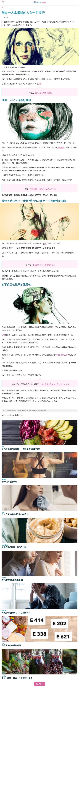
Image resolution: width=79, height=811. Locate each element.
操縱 (45, 243)
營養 (3, 446)
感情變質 (61, 147)
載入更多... (39, 684)
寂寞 (3, 335)
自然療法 (4, 676)
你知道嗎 (4, 578)
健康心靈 (4, 610)
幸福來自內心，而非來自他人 (44, 265)
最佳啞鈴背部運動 (9, 481)
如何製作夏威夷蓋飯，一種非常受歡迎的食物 (21, 449)
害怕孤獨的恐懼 (61, 355)
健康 (3, 512)
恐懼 (39, 84)
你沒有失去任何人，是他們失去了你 (55, 384)
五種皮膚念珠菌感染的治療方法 (15, 514)
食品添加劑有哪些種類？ (12, 645)
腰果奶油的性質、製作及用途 (14, 547)
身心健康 (4, 479)
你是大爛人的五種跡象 (43, 93)
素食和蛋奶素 (5, 545)
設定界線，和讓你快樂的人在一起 (43, 189)
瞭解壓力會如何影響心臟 (12, 580)
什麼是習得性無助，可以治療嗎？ (16, 612)
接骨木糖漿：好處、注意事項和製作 (17, 678)
